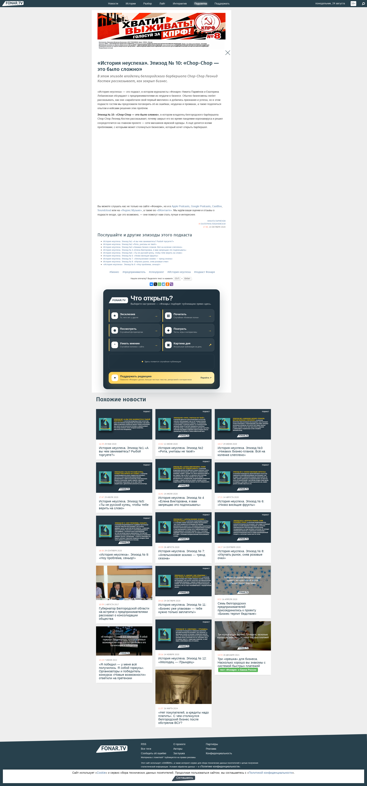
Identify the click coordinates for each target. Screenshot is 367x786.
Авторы (177, 748)
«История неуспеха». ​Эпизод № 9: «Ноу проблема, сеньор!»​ (131, 264)
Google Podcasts (201, 206)
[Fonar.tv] (13, 3)
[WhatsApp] (159, 284)
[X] (155, 284)
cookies (167, 763)
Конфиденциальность (219, 753)
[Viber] (171, 284)
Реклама (211, 748)
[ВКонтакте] (151, 284)
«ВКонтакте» (164, 210)
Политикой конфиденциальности (270, 773)
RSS (143, 744)
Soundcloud (104, 210)
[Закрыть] (227, 52)
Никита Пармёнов (216, 221)
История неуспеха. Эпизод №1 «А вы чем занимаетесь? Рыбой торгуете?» (138, 241)
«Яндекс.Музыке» (131, 210)
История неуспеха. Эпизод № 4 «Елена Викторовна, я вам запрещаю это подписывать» (144, 250)
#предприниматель (134, 272)
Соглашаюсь (184, 778)
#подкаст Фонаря (204, 272)
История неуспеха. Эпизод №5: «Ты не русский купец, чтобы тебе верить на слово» (142, 253)
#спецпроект (156, 272)
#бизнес (114, 272)
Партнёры (212, 744)
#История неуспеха (179, 272)
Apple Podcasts (181, 206)
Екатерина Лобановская (213, 223)
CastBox (217, 206)
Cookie (101, 773)
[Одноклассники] (167, 284)
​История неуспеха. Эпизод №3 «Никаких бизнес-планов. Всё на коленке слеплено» (142, 247)
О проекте (179, 744)
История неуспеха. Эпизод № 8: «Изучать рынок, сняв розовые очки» (136, 261)
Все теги (146, 748)
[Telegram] (163, 284)
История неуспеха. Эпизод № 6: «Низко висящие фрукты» (130, 255)
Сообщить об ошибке (153, 753)
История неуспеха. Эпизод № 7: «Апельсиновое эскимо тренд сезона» (138, 258)
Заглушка (179, 753)
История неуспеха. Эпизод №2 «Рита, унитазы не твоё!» (130, 244)
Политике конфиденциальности (220, 766)
